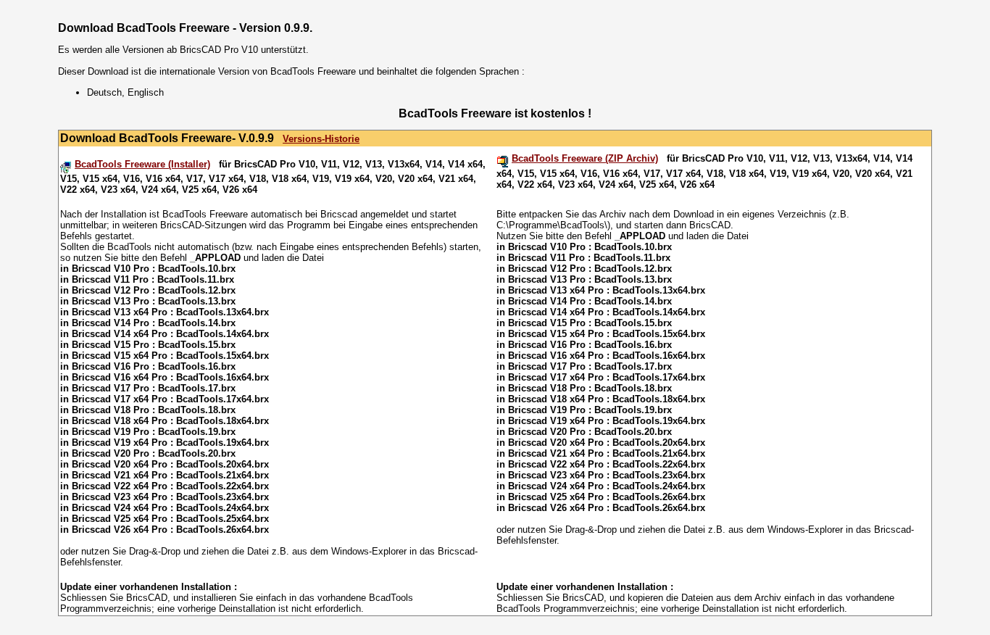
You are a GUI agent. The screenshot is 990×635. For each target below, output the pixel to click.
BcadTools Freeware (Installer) (142, 164)
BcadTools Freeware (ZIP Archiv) (585, 158)
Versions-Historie (321, 138)
